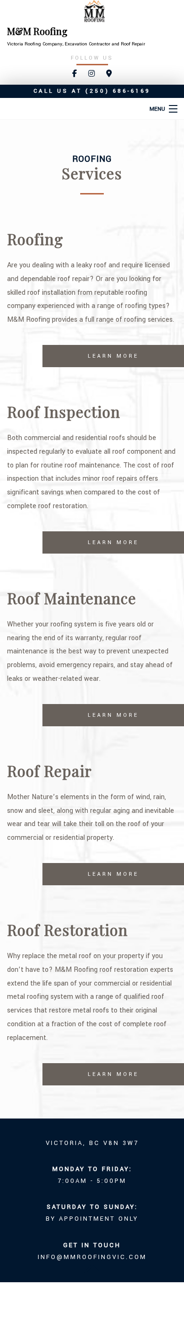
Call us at (92, 91)
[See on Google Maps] (109, 74)
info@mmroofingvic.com (92, 1257)
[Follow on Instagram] (92, 74)
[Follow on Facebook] (74, 74)
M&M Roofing (37, 31)
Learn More (113, 356)
